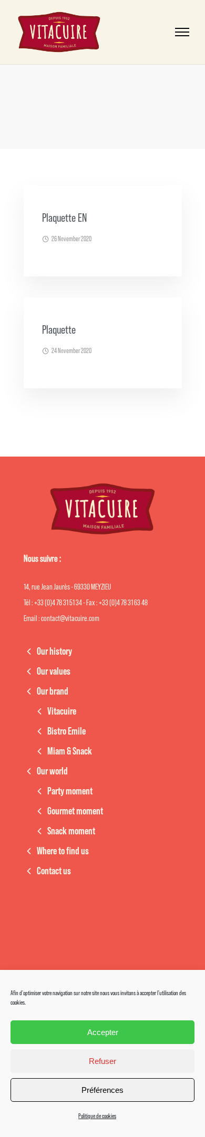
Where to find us (63, 851)
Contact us (54, 871)
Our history (54, 651)
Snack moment (71, 831)
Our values (53, 671)
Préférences (102, 1090)
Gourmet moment (75, 811)
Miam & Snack (69, 751)
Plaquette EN (64, 218)
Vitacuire (61, 711)
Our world (52, 771)
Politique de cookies (97, 1116)
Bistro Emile (66, 731)
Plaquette (59, 330)
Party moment (70, 791)
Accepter (102, 1032)
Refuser (102, 1061)
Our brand (52, 691)
